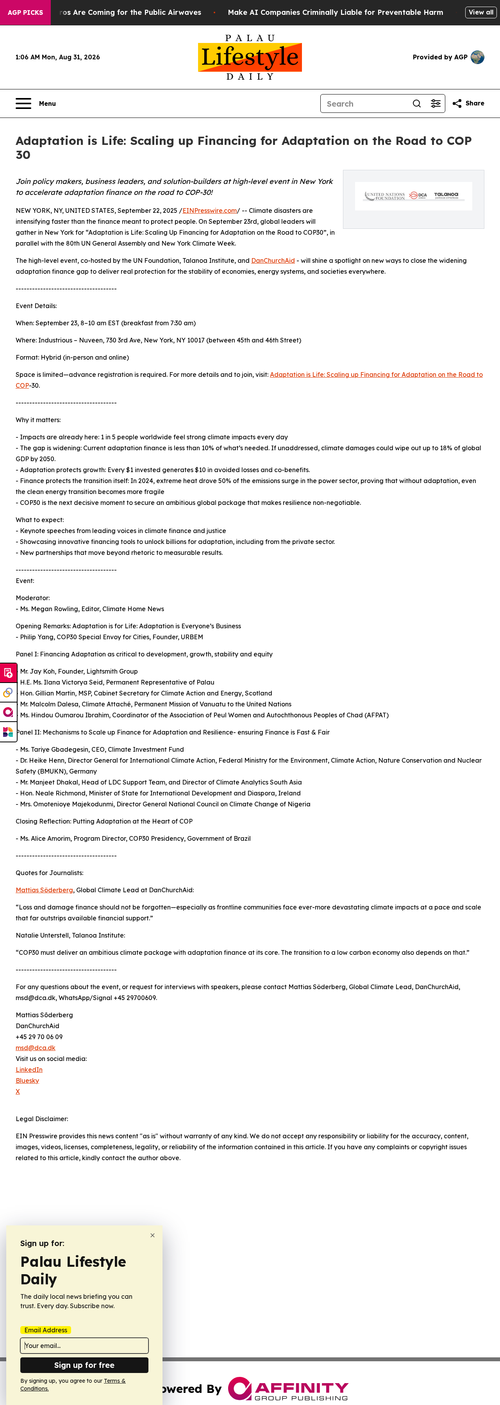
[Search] (416, 103)
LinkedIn (29, 1069)
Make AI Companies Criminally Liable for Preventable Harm (335, 12)
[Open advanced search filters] (435, 103)
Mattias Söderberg (44, 890)
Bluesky (27, 1080)
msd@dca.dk (35, 1048)
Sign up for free (84, 1365)
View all (481, 12)
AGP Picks (25, 12)
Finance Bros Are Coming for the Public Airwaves (112, 12)
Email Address (45, 1330)
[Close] (152, 1235)
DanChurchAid (273, 260)
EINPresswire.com (209, 210)
